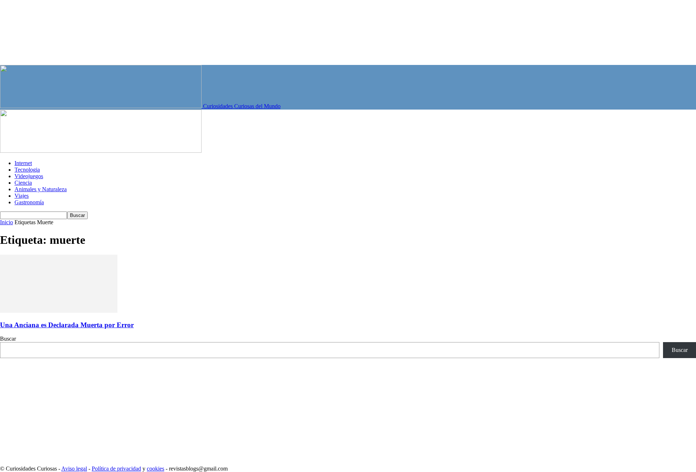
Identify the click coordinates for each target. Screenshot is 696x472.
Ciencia (23, 183)
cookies (155, 468)
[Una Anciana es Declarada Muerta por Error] (58, 311)
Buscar (8, 339)
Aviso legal (74, 468)
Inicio (6, 222)
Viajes (21, 196)
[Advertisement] (217, 409)
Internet (23, 163)
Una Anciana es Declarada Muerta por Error (67, 325)
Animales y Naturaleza (40, 189)
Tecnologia (27, 170)
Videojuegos (28, 176)
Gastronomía (29, 202)
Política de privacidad (116, 468)
